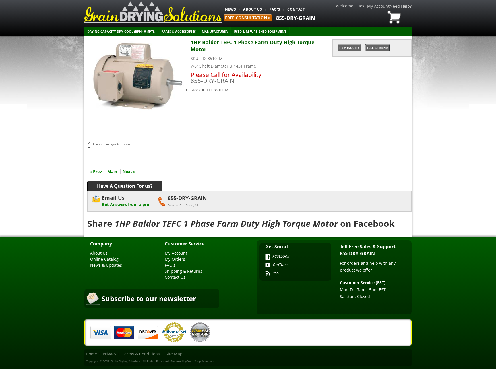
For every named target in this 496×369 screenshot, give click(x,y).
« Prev (95, 171)
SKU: (196, 58)
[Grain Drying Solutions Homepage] (153, 12)
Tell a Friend (377, 48)
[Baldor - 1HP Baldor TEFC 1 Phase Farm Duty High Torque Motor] (137, 112)
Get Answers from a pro (125, 200)
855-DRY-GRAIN (295, 17)
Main (112, 171)
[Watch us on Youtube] (267, 265)
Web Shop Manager (200, 361)
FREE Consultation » (248, 17)
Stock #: (199, 90)
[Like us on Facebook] (267, 257)
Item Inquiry (349, 48)
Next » (129, 171)
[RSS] (267, 273)
